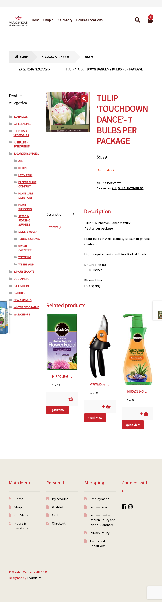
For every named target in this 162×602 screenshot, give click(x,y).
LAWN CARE (25, 175)
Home (35, 20)
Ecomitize (34, 578)
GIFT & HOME (22, 286)
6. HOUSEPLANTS (24, 271)
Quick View (57, 410)
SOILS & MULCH (27, 232)
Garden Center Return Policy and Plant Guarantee (102, 520)
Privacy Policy (99, 533)
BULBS (89, 57)
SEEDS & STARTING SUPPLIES (24, 220)
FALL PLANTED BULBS (34, 69)
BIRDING (23, 168)
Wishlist (58, 507)
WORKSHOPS (22, 314)
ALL (114, 188)
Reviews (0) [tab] (54, 227)
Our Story (65, 20)
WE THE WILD (26, 264)
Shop (47, 20)
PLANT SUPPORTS (25, 207)
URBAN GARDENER (25, 248)
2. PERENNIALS (22, 124)
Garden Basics (100, 507)
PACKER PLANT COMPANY (27, 184)
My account (60, 499)
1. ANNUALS (21, 116)
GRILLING (19, 293)
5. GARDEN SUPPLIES (56, 57)
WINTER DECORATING (26, 307)
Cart (55, 515)
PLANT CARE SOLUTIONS (25, 196)
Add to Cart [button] (70, 399)
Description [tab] (54, 214)
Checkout (59, 523)
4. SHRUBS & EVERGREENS (22, 144)
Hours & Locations (89, 20)
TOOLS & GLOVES (29, 239)
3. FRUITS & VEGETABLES (21, 133)
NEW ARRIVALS (23, 300)
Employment (99, 499)
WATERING (24, 257)
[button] (84, 98)
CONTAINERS (21, 279)
